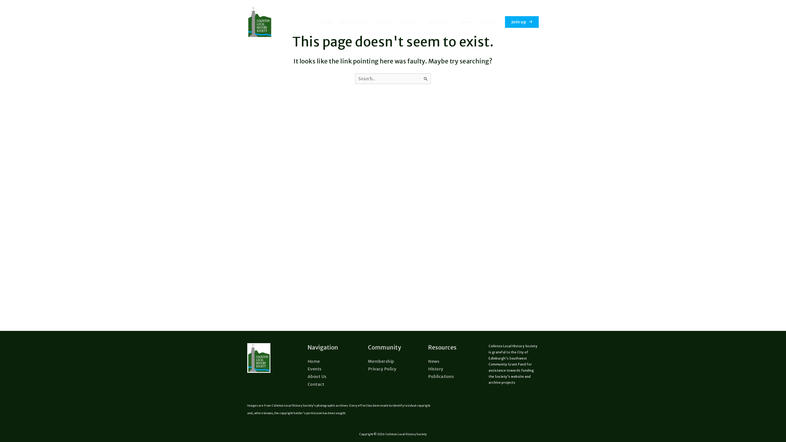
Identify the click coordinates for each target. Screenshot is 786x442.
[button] (391, 22)
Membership (354, 22)
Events (382, 22)
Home (326, 22)
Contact (488, 22)
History (409, 22)
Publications (441, 376)
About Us (438, 22)
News (466, 22)
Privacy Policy (382, 368)
